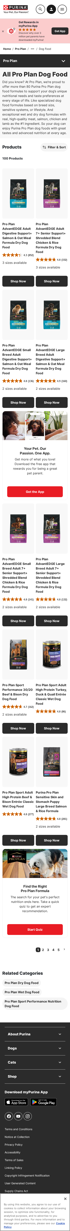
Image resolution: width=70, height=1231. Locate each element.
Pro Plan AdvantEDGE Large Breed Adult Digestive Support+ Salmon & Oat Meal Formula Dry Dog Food (50, 359)
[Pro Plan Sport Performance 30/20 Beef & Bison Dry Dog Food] (18, 654)
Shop (12, 1076)
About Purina (19, 1034)
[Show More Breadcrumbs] (32, 49)
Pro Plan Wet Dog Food (22, 992)
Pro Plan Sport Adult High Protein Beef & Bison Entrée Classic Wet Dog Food (18, 799)
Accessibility (12, 1152)
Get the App (35, 492)
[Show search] (40, 9)
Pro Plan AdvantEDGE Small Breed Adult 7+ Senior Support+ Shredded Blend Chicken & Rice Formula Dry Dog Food (16, 575)
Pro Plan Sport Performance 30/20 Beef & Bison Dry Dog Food (17, 692)
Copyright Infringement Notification (27, 1175)
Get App (60, 31)
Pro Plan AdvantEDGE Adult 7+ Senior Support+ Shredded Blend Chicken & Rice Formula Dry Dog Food (51, 238)
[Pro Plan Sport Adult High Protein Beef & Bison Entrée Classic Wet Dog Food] (18, 762)
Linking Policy (13, 1167)
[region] (35, 1212)
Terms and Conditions (18, 1129)
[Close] (3, 31)
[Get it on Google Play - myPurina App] (43, 1102)
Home (7, 48)
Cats (12, 1062)
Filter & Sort (57, 147)
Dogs (12, 1048)
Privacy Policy (14, 1144)
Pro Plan (20, 48)
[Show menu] (62, 9)
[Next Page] (64, 949)
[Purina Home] (19, 9)
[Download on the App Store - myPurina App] (16, 1102)
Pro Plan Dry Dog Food (21, 983)
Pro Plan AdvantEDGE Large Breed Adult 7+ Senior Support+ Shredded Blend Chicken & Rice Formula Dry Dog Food (50, 575)
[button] (18, 281)
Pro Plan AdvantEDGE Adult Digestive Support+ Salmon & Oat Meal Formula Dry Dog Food (17, 235)
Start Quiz (35, 929)
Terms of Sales (14, 1160)
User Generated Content (20, 1183)
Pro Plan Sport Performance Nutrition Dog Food (33, 1003)
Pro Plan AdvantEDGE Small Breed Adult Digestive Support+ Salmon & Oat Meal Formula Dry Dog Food (17, 359)
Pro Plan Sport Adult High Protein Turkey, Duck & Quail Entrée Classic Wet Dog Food (51, 694)
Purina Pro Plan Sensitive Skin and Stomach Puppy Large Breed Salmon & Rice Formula (51, 801)
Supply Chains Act (16, 1191)
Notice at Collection (17, 1136)
